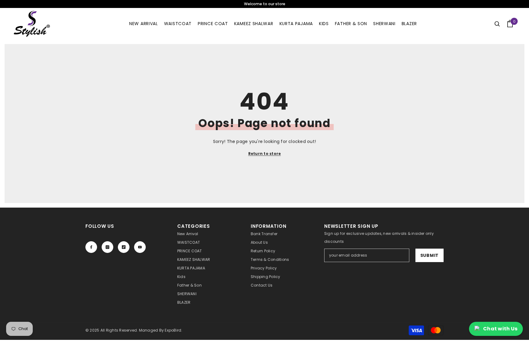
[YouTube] (140, 247)
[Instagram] (107, 247)
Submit (429, 255)
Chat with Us (500, 328)
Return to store (264, 153)
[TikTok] (123, 247)
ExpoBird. (173, 330)
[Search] (497, 23)
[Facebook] (91, 247)
